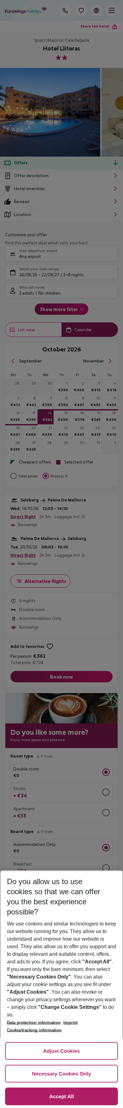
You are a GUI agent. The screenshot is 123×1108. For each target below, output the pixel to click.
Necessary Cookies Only (61, 1074)
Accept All (61, 1096)
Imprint (70, 1022)
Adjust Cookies (61, 1051)
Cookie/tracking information (34, 1030)
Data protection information (34, 1022)
